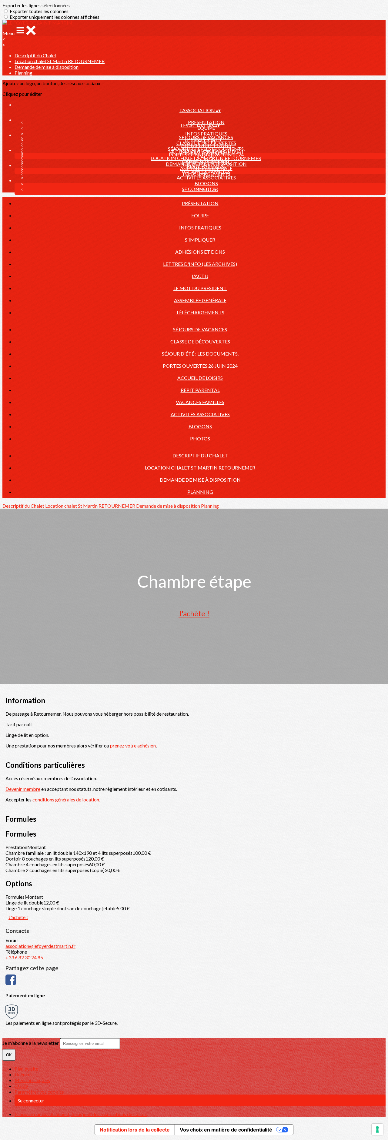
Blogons (206, 183)
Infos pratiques (206, 133)
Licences (23, 1074)
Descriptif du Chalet (35, 55)
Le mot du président (200, 288)
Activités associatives (206, 177)
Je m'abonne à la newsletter (31, 1043)
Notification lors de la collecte (135, 1130)
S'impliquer (200, 239)
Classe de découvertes (200, 341)
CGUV (21, 1086)
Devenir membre (22, 789)
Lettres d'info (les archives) (200, 264)
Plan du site (26, 1068)
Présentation (206, 122)
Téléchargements (200, 312)
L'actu (200, 276)
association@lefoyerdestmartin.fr (40, 946)
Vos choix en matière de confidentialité (226, 1130)
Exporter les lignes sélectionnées (36, 5)
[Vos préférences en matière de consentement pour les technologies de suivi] (377, 1129)
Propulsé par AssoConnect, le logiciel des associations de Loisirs (81, 1114)
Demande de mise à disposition (47, 67)
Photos (200, 438)
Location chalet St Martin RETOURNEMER (60, 61)
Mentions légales (32, 1080)
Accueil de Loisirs (200, 378)
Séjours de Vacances (206, 137)
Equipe (200, 215)
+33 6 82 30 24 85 (24, 957)
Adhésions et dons (200, 252)
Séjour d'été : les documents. (206, 149)
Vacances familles (200, 402)
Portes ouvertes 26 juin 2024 (200, 366)
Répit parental (200, 390)
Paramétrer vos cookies (39, 1092)
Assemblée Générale (200, 300)
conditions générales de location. (66, 799)
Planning (23, 72)
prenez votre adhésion (133, 745)
